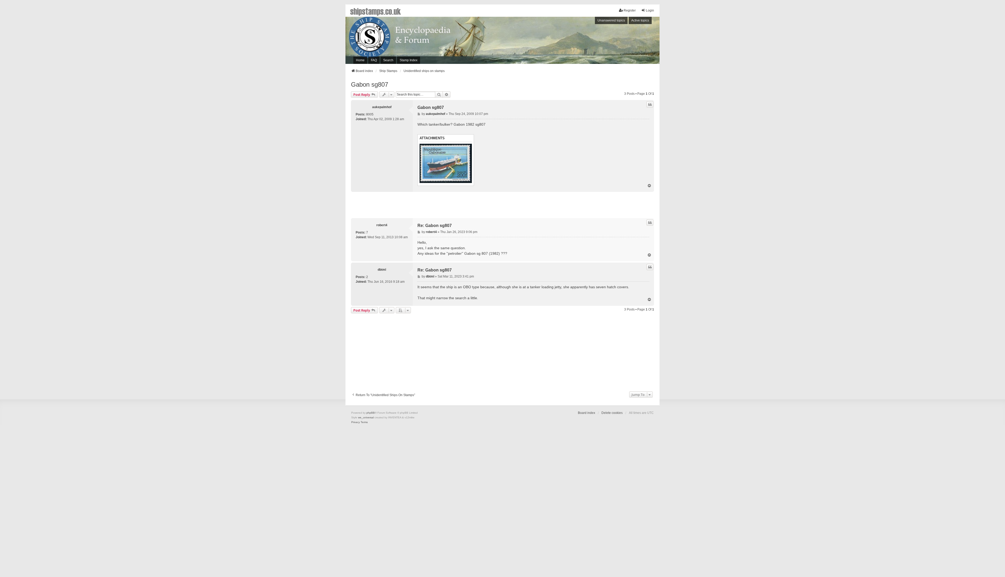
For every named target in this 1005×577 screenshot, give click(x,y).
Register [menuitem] (630, 10)
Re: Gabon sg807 (434, 225)
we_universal (366, 417)
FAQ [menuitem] (374, 60)
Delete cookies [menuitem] (612, 413)
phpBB (370, 412)
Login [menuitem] (650, 10)
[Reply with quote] (649, 104)
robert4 (381, 225)
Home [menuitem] (360, 60)
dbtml (382, 269)
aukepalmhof (382, 107)
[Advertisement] (587, 41)
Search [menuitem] (388, 60)
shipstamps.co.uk (375, 11)
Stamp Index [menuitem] (408, 60)
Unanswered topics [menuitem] (611, 20)
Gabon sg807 (369, 84)
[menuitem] (355, 422)
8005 (369, 114)
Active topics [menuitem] (640, 20)
